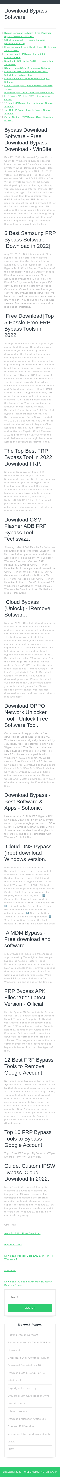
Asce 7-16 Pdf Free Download (22, 1233)
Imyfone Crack (13, 1244)
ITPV (11, 1449)
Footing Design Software (23, 1334)
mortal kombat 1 (18, 1403)
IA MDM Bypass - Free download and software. (29, 92)
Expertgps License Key (22, 1388)
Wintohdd (10, 1270)
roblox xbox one (18, 1411)
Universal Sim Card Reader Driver (29, 1395)
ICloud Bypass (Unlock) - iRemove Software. (27, 68)
